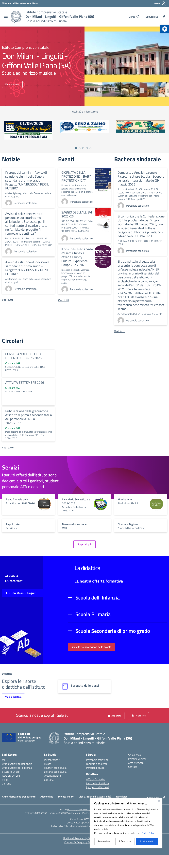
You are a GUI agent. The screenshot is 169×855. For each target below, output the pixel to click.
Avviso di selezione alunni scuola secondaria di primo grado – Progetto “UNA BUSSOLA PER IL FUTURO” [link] (27, 267)
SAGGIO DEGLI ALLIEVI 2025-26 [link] (76, 214)
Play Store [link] (140, 715)
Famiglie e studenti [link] (96, 764)
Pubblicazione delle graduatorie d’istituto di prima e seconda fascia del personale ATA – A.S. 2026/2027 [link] (28, 416)
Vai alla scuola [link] (12, 84)
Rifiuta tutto (125, 841)
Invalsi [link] (5, 780)
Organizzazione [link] (52, 776)
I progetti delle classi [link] (97, 787)
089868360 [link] (41, 813)
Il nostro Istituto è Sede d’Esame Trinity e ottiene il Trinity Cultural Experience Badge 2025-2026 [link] (77, 256)
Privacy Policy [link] (66, 796)
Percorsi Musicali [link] (137, 759)
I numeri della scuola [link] (55, 768)
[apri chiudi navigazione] (6, 17)
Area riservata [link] (136, 763)
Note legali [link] (122, 796)
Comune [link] (6, 783)
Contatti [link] (132, 767)
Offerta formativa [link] (95, 779)
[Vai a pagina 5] (90, 148)
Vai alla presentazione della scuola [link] (91, 647)
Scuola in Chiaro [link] (10, 772)
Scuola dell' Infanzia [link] (97, 597)
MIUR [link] (5, 760)
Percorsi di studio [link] (95, 768)
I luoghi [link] (48, 764)
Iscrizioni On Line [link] (11, 776)
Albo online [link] (46, 796)
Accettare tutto (147, 841)
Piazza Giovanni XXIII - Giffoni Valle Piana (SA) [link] (89, 809)
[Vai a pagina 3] (83, 148)
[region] (126, 823)
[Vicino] (159, 801)
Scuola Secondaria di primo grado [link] (112, 631)
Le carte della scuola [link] (55, 772)
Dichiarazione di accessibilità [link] (95, 796)
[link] (164, 29)
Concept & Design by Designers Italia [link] (84, 842)
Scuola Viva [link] (134, 755)
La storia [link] (48, 780)
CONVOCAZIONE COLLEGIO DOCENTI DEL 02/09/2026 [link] (23, 355)
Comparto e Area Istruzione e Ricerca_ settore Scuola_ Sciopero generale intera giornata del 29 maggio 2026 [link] (141, 178)
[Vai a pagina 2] (80, 148)
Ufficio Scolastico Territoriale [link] (17, 768)
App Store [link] (116, 715)
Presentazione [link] (52, 760)
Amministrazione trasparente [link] (18, 796)
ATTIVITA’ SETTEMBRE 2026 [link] (24, 382)
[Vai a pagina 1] (76, 148)
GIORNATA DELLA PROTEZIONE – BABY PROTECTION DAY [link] (76, 176)
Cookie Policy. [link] (148, 833)
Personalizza (104, 841)
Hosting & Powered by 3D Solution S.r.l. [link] (84, 838)
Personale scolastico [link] (97, 760)
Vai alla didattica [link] (13, 696)
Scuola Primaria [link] (93, 614)
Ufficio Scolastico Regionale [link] (17, 764)
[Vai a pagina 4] (87, 148)
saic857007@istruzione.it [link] (68, 813)
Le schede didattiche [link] (97, 783)
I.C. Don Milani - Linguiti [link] (21, 593)
